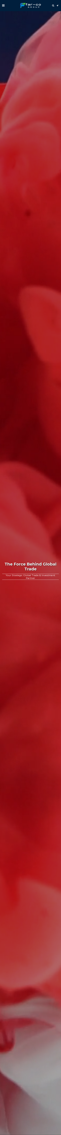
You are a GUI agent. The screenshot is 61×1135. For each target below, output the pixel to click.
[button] (3, 5)
